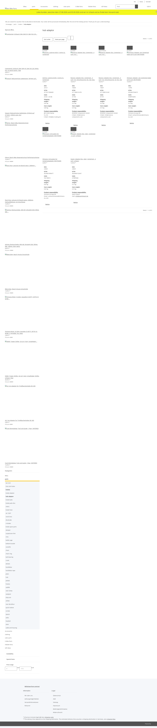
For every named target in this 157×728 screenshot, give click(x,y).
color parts (8, 638)
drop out (8, 597)
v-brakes (8, 523)
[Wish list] (143, 6)
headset (8, 621)
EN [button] (135, 2)
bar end (8, 483)
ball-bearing (9, 557)
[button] (140, 6)
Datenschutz (57, 695)
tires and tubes (10, 486)
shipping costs (49, 717)
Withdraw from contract (32, 686)
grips (7, 574)
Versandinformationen (31, 702)
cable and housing (11, 628)
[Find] (136, 6)
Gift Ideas (8, 648)
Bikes (6, 476)
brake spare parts (11, 527)
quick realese (10, 607)
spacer (8, 614)
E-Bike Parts (8, 641)
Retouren (27, 706)
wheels (8, 564)
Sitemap (55, 702)
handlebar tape (10, 570)
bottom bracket (10, 543)
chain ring (9, 554)
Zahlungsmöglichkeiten (32, 699)
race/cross (9, 516)
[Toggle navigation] (7, 4)
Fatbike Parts (9, 644)
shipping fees (111, 719)
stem (7, 624)
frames (8, 584)
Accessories (8, 631)
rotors (7, 506)
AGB (54, 699)
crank (7, 560)
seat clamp (9, 591)
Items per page (59, 39)
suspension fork (10, 533)
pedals (8, 580)
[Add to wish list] (46, 48)
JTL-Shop (153, 724)
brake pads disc (10, 503)
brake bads (9, 500)
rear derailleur (10, 604)
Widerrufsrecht (57, 712)
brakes (8, 490)
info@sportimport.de (81, 196)
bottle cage (9, 540)
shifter (8, 601)
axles (7, 618)
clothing (7, 634)
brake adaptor (10, 493)
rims (7, 537)
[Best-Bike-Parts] (11, 8)
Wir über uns (29, 695)
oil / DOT (8, 513)
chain (7, 550)
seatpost (8, 594)
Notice (47, 123)
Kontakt (148, 2)
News (141, 2)
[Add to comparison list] (44, 48)
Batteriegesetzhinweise (60, 709)
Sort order (47, 39)
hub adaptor (10, 496)
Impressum (56, 706)
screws (8, 611)
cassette (8, 547)
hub (7, 577)
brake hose (9, 510)
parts (6, 479)
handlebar (9, 567)
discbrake (9, 520)
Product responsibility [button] (51, 111)
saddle (8, 587)
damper (8, 530)
